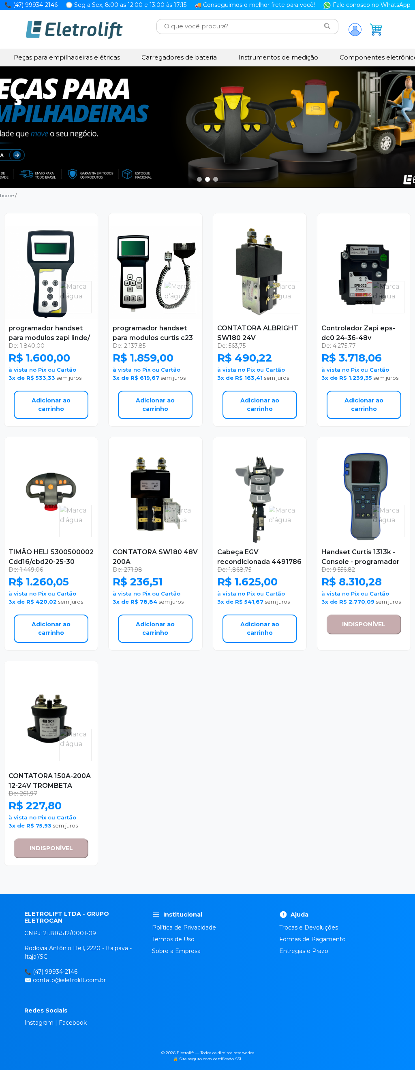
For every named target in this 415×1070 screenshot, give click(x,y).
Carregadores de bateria (179, 57)
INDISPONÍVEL (363, 624)
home (7, 195)
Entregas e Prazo (303, 951)
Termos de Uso (173, 939)
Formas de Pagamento (312, 939)
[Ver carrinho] (376, 29)
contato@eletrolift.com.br (69, 980)
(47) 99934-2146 (55, 971)
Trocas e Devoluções (308, 927)
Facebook (73, 1022)
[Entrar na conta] (355, 29)
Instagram (38, 1022)
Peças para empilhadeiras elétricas (67, 57)
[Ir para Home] (74, 29)
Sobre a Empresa (176, 951)
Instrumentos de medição (278, 57)
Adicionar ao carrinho (51, 405)
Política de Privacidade (184, 927)
